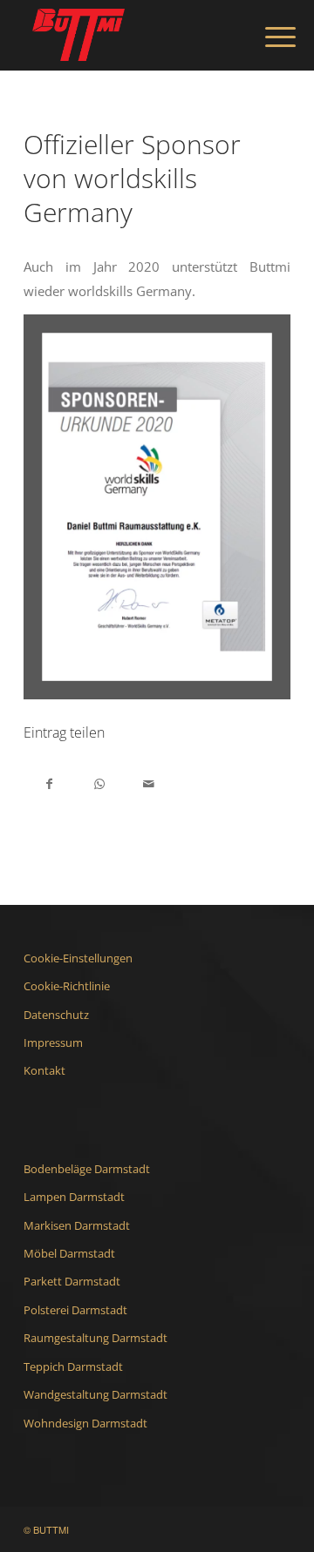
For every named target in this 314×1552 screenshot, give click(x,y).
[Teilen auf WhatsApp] (99, 782)
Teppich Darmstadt (73, 1366)
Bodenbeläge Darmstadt (87, 1169)
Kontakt (44, 1070)
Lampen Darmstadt (74, 1196)
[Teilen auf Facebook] (49, 782)
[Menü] (267, 36)
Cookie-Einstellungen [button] (78, 958)
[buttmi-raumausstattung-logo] (130, 35)
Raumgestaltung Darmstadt (95, 1338)
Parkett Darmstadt (72, 1281)
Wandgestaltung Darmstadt (95, 1394)
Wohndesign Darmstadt (85, 1423)
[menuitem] (267, 36)
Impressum (53, 1042)
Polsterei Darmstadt (75, 1310)
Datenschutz (56, 1014)
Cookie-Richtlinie (67, 986)
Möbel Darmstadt (69, 1253)
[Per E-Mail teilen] (149, 782)
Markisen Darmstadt (77, 1225)
